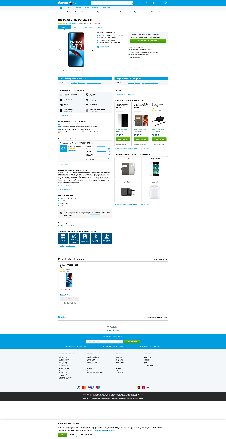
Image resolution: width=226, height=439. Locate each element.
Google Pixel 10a (63, 362)
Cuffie (145, 362)
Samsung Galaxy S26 (64, 359)
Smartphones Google (92, 362)
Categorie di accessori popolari (150, 83)
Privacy (99, 398)
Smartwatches (147, 364)
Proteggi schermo (148, 357)
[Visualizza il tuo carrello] (165, 3)
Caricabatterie (147, 359)
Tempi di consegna (63, 374)
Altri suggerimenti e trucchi (67, 246)
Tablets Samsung (120, 357)
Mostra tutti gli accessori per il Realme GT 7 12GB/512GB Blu (133, 148)
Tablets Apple (119, 356)
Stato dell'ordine (63, 372)
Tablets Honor (119, 360)
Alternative (131, 83)
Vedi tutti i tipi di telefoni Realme (125, 94)
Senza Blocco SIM (104, 46)
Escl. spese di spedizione (121, 144)
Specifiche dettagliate (66, 115)
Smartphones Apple (92, 356)
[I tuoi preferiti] (161, 3)
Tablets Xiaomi (119, 359)
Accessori (78, 8)
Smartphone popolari (66, 354)
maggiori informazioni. (131, 395)
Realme (70, 16)
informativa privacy (120, 374)
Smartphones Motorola (92, 360)
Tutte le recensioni (65, 164)
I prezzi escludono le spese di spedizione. (133, 394)
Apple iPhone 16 (63, 357)
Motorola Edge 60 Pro (64, 364)
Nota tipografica (106, 398)
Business (95, 8)
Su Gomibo (118, 370)
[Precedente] (60, 50)
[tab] (63, 70)
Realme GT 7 (77, 16)
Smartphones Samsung (93, 357)
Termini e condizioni (128, 398)
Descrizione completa (66, 189)
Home (59, 16)
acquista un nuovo (95, 214)
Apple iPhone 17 (63, 356)
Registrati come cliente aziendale (95, 372)
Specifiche (74, 83)
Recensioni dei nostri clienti (94, 83)
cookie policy (111, 430)
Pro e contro (81, 83)
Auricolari (146, 360)
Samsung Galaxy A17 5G (65, 365)
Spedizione (61, 375)
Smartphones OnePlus (92, 359)
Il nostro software (120, 372)
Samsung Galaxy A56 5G (65, 360)
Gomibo (118, 368)
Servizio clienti (106, 8)
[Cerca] (131, 2)
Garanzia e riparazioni (64, 378)
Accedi (148, 3)
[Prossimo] (92, 50)
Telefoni (90, 354)
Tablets (86, 8)
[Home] (61, 8)
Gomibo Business (91, 370)
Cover (145, 356)
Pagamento (62, 370)
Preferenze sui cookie (117, 398)
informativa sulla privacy (100, 430)
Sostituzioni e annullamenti (65, 377)
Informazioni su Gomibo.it (89, 398)
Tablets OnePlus (120, 362)
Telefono (68, 8)
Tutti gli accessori (148, 365)
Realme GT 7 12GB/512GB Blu (89, 16)
